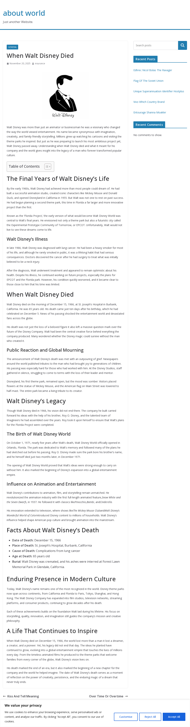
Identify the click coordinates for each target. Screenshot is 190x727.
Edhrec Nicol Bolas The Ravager (152, 70)
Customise (125, 716)
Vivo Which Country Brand (149, 102)
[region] (95, 713)
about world (24, 13)
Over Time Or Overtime (106, 696)
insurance (40, 63)
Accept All (174, 716)
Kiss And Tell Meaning (23, 696)
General (12, 47)
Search (182, 45)
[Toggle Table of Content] (46, 166)
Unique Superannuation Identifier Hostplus (158, 91)
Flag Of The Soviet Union (148, 80)
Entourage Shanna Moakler (149, 112)
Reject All (150, 716)
